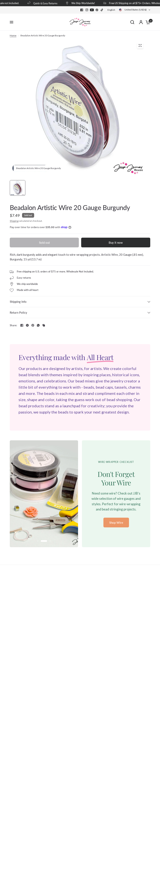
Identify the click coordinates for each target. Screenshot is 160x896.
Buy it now (116, 242)
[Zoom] (140, 45)
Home (13, 35)
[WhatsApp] (38, 325)
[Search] (132, 22)
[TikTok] (102, 9)
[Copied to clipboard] (43, 325)
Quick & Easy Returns (41, 3)
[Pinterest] (97, 9)
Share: (13, 325)
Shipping (14, 220)
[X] (27, 325)
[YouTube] (91, 9)
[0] (147, 22)
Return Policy (18, 312)
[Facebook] (81, 9)
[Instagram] (86, 9)
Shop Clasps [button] (116, 522)
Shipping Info (18, 301)
